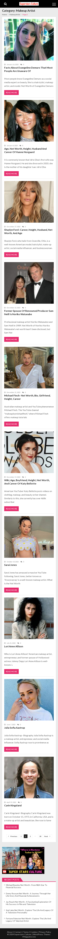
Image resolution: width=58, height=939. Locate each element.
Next (46, 836)
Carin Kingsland (13, 805)
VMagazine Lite (29, 937)
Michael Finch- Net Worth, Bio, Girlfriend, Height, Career (27, 397)
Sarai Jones (10, 564)
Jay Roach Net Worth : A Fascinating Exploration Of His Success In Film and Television (28, 903)
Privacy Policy (45, 932)
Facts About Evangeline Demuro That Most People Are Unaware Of (28, 69)
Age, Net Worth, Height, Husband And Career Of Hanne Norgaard (25, 150)
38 (40, 836)
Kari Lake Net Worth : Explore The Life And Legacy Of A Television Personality (29, 911)
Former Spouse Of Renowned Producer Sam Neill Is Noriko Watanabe (28, 312)
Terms (26, 932)
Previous (13, 836)
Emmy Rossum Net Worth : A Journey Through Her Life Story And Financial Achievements (28, 894)
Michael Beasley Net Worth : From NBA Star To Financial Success (26, 886)
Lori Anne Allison (13, 646)
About (10, 932)
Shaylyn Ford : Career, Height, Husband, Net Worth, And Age (28, 231)
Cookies (33, 932)
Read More (11, 92)
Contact (18, 932)
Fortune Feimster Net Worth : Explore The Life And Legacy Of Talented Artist (28, 919)
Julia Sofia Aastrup (14, 727)
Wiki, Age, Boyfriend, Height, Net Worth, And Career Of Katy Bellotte (27, 482)
